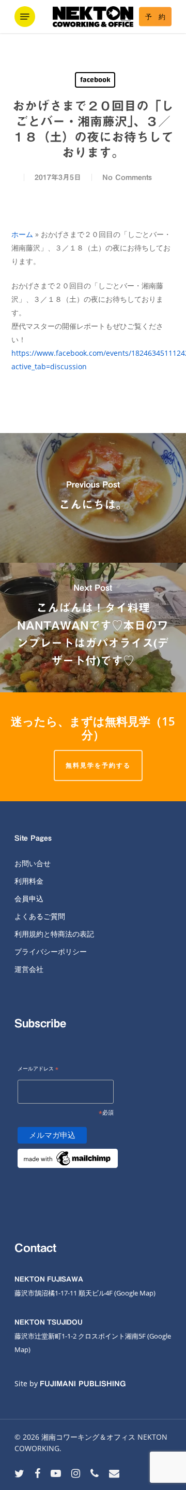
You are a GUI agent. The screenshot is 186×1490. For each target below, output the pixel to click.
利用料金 (28, 881)
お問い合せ (32, 863)
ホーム (22, 234)
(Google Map (133, 1293)
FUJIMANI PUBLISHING (83, 1383)
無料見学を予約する (98, 765)
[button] (24, 16)
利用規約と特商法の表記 (54, 934)
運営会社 (28, 969)
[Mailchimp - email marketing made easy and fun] (68, 1174)
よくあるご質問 (39, 916)
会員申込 (28, 898)
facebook (95, 80)
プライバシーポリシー (50, 951)
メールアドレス (38, 1069)
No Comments (127, 177)
